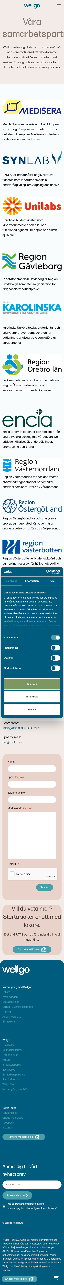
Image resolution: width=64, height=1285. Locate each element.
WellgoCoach (10, 997)
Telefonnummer (17, 792)
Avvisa (32, 709)
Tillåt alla (32, 684)
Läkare (6, 992)
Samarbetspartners (13, 1074)
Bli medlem (8, 1021)
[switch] (55, 647)
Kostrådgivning (10, 1002)
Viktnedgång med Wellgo (16, 987)
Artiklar (6, 1060)
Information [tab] (32, 580)
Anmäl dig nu (15, 1195)
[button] (59, 5)
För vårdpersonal (12, 1079)
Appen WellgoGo (11, 1016)
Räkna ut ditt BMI (12, 1050)
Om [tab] (52, 580)
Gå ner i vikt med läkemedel (17, 1007)
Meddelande (20, 808)
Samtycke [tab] (11, 580)
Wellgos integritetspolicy (43, 1208)
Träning (6, 1011)
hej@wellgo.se (12, 742)
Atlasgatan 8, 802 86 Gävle (20, 728)
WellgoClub (8, 1084)
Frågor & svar (10, 1055)
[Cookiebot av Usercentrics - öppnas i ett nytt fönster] (46, 572)
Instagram (8, 1127)
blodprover (33, 139)
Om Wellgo (8, 1045)
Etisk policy (8, 1069)
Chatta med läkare (12, 1117)
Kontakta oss (9, 1113)
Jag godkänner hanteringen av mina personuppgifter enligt (33, 1206)
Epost (16, 777)
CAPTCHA (13, 864)
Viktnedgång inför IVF (14, 1089)
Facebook (8, 1122)
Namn (11, 761)
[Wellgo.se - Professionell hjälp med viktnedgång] (32, 5)
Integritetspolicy (11, 1064)
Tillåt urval (32, 696)
